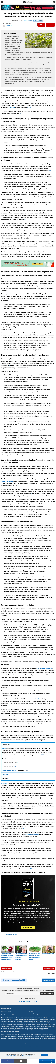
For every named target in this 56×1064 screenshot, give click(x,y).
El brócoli (4, 783)
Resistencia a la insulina (9, 770)
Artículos (3, 1013)
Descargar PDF (9, 25)
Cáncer (4, 748)
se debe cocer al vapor (32, 834)
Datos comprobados (38, 20)
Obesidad (5, 774)
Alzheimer (12, 107)
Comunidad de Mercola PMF (7, 1014)
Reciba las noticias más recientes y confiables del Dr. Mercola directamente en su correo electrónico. (28, 990)
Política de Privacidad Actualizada (37, 1014)
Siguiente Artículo (48, 968)
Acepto (44, 1055)
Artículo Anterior (7, 968)
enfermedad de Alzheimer (44, 668)
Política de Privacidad (11, 1055)
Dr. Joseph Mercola (27, 20)
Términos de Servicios (27, 1055)
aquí (30, 1034)
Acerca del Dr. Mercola (6, 1011)
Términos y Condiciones (34, 1013)
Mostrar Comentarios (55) (15, 980)
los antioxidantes (37, 699)
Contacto (31, 1011)
